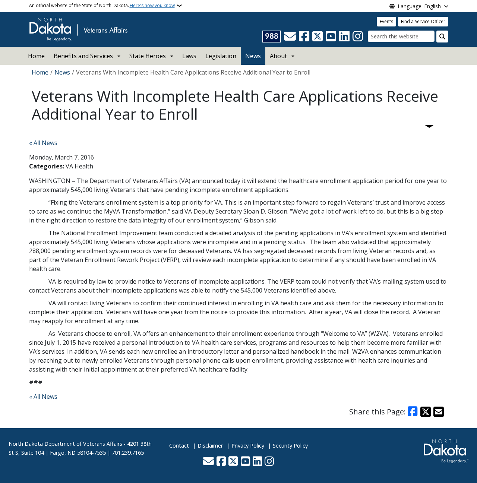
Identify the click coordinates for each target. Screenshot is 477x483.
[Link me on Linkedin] (344, 36)
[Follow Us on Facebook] (304, 36)
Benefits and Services (83, 56)
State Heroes (147, 56)
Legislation (220, 56)
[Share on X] (426, 412)
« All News (43, 143)
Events (386, 21)
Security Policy (290, 445)
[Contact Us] (290, 36)
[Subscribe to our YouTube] (331, 36)
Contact (179, 445)
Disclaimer (210, 445)
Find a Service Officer (423, 21)
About (278, 56)
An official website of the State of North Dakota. (102, 5)
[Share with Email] (439, 412)
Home (36, 56)
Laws (189, 56)
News (253, 56)
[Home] (78, 29)
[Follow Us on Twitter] (317, 36)
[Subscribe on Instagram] (358, 36)
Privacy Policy (247, 445)
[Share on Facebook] (413, 412)
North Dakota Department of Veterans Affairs (65, 443)
